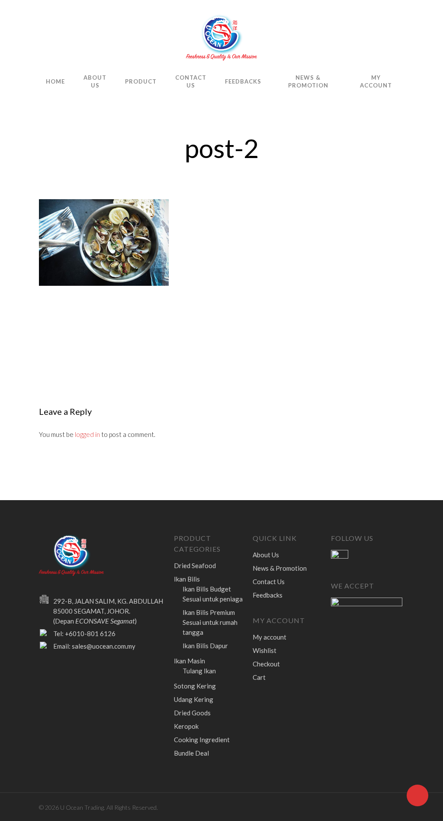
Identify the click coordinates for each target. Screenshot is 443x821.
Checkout (266, 664)
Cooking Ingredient (202, 739)
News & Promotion (308, 81)
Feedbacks (243, 81)
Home (55, 81)
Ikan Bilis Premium (210, 622)
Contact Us (190, 81)
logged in (87, 434)
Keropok (186, 726)
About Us (94, 81)
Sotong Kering (195, 686)
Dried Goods (192, 713)
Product (141, 81)
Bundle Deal (191, 753)
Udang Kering (193, 699)
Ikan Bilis (187, 579)
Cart (259, 677)
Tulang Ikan (199, 671)
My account (376, 81)
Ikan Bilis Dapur (205, 646)
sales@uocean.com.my (103, 646)
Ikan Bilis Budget (213, 594)
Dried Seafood (195, 565)
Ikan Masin (189, 661)
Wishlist (264, 650)
